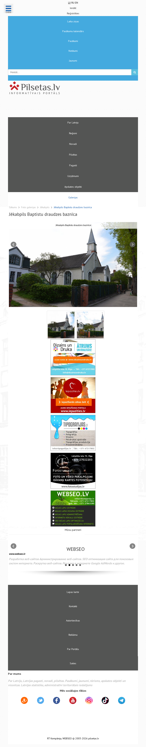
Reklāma (73, 634)
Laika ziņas (73, 21)
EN (76, 2)
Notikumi (73, 50)
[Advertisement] (62, 107)
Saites (73, 663)
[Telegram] (121, 700)
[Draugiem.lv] (24, 701)
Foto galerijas (28, 207)
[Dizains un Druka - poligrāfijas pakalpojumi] (73, 357)
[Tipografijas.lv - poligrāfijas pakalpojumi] (73, 433)
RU (72, 2)
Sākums (13, 207)
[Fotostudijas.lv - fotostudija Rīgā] (73, 471)
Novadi (73, 144)
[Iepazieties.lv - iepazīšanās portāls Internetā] (73, 395)
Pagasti (73, 165)
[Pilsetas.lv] (73, 88)
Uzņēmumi (73, 176)
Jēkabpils (45, 207)
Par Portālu (73, 649)
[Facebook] (56, 701)
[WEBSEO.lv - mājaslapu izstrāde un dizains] (73, 509)
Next (132, 244)
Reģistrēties (73, 13)
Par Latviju (73, 122)
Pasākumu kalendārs (73, 31)
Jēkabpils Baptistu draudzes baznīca (73, 207)
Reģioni (73, 133)
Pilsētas (73, 154)
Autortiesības (73, 620)
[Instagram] (89, 700)
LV (69, 2)
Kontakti (73, 606)
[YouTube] (72, 700)
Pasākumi (73, 41)
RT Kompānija (54, 738)
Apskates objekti (73, 186)
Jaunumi (73, 60)
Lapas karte (73, 592)
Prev (13, 244)
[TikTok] (105, 700)
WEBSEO (67, 738)
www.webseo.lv (17, 553)
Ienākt (73, 8)
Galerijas (73, 197)
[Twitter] (40, 701)
